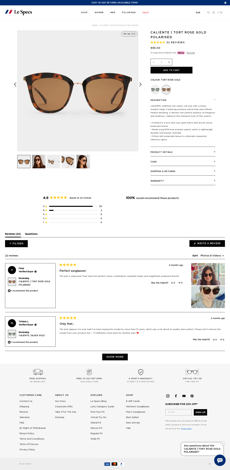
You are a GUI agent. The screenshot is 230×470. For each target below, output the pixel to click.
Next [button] (140, 93)
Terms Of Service (29, 444)
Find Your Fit (98, 412)
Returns (24, 412)
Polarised (129, 12)
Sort (195, 256)
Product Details (162, 152)
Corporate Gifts (64, 407)
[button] (208, 12)
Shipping (24, 407)
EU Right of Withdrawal (32, 428)
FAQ (22, 423)
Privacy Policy (27, 450)
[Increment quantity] (169, 62)
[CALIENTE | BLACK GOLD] (155, 89)
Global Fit (96, 423)
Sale (128, 428)
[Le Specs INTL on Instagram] (167, 396)
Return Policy (27, 434)
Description (158, 100)
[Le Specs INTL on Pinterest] (192, 396)
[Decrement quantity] (154, 62)
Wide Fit (95, 439)
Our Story (60, 401)
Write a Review (210, 244)
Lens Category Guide (102, 407)
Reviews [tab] (13, 235)
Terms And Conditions (32, 439)
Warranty (157, 181)
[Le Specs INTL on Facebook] (175, 396)
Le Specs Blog (98, 401)
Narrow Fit (96, 428)
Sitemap (59, 417)
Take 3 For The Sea (65, 412)
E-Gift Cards (133, 401)
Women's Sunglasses (137, 407)
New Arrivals (133, 423)
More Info (191, 53)
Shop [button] (84, 12)
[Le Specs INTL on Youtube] (183, 396)
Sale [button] (146, 12)
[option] (77, 90)
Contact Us (26, 401)
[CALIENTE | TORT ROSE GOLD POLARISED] (166, 89)
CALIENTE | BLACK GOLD (32, 335)
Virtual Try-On (98, 417)
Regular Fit (97, 434)
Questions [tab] (31, 235)
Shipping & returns (163, 171)
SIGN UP (200, 412)
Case (154, 162)
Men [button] (112, 12)
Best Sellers (132, 417)
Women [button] (99, 12)
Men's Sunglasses (135, 412)
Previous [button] (15, 93)
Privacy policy (186, 428)
